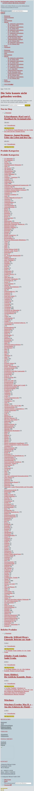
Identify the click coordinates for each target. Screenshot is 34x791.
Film (5, 290)
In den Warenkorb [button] (9, 128)
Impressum (4, 722)
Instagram (3, 743)
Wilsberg (6, 613)
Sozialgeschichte (8, 555)
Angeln (6, 175)
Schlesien (6, 543)
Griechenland (8, 324)
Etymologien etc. (9, 280)
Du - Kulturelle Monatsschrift (12, 255)
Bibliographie (8, 221)
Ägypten (6, 163)
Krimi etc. (7, 376)
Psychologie (7, 504)
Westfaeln (7, 609)
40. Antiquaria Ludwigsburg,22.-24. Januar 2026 (16, 24)
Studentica (7, 566)
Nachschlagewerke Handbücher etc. (14, 455)
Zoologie (6, 626)
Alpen (6, 166)
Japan (5, 357)
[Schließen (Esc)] (6, 788)
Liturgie (6, 412)
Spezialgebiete (8, 20)
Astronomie (7, 201)
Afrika (6, 161)
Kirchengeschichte (9, 368)
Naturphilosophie (9, 460)
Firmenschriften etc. (9, 291)
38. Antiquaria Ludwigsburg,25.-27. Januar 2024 (16, 30)
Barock (6, 210)
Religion (6, 513)
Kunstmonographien (9, 388)
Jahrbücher (7, 355)
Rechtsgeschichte (9, 507)
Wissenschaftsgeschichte (11, 618)
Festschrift (7, 288)
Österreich (7, 479)
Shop (5, 19)
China (5, 243)
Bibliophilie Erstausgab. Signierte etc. (14, 224)
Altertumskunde (8, 171)
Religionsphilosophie (10, 516)
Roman (6, 523)
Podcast (3, 745)
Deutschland (7, 252)
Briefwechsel (7, 236)
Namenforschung (9, 457)
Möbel (6, 432)
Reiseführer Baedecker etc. (11, 512)
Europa (6, 282)
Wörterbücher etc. (9, 621)
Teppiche (6, 574)
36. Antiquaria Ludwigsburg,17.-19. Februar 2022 (16, 43)
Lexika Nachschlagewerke (11, 397)
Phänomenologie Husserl (11, 482)
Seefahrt (6, 549)
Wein (5, 604)
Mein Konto (7, 779)
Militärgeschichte (9, 426)
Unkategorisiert (8, 593)
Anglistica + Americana (10, 177)
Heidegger (7, 332)
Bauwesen (7, 215)
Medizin (6, 423)
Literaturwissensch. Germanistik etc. (14, 408)
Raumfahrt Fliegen (9, 505)
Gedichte (6, 302)
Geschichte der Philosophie (11, 310)
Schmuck (6, 544)
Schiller (6, 541)
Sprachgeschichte (9, 562)
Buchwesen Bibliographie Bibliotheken (15, 240)
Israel (5, 351)
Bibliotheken (7, 229)
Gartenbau (7, 299)
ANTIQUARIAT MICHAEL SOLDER (13, 3)
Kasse (5, 45)
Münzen (6, 441)
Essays (6, 276)
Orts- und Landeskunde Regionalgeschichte (16, 476)
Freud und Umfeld (9, 296)
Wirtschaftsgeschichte (10, 616)
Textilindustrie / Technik (11, 577)
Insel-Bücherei (8, 347)
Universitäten (8, 591)
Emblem (6, 265)
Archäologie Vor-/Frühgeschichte (13, 188)
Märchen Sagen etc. (9, 418)
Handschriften (8, 329)
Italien (6, 352)
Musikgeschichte (8, 449)
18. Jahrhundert (8, 158)
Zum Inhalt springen (20, 1)
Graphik (6, 321)
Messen (6, 22)
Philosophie (7, 485)
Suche (6, 781)
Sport (5, 560)
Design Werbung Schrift (11, 249)
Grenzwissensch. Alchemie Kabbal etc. (15, 322)
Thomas (6, 582)
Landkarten (7, 393)
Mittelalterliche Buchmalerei (12, 430)
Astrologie (7, 199)
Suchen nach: (4, 105)
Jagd (5, 354)
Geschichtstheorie (9, 313)
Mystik (6, 452)
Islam (5, 349)
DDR (5, 246)
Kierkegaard (7, 365)
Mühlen (6, 437)
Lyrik (5, 413)
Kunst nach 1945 (9, 380)
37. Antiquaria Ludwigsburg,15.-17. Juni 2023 (16, 33)
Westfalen (7, 610)
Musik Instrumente (9, 448)
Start (2, 89)
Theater (6, 579)
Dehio (6, 247)
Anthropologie (8, 182)
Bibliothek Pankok (9, 226)
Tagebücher (7, 571)
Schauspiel (7, 538)
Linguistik (7, 399)
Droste (6, 254)
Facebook (3, 742)
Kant (5, 362)
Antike (6, 183)
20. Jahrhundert (8, 160)
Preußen (6, 502)
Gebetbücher (7, 301)
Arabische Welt (8, 186)
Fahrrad (6, 285)
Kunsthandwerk (8, 383)
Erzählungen (7, 272)
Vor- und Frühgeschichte (11, 601)
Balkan (6, 208)
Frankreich (7, 293)
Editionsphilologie (9, 258)
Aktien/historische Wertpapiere (12, 165)
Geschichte (7, 308)
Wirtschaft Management (10, 615)
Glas (5, 315)
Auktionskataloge (9, 202)
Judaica (6, 358)
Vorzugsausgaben (9, 602)
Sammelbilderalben (9, 535)
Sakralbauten (7, 532)
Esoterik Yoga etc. (9, 274)
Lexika (6, 396)
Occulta (6, 469)
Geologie (6, 305)
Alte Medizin (7, 169)
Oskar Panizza (8, 477)
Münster (6, 440)
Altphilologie (7, 172)
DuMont (6, 257)
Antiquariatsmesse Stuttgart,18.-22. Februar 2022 (15, 40)
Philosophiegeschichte (10, 490)
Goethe (6, 316)
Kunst (5, 379)
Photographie (8, 491)
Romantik (7, 526)
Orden (6, 473)
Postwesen (7, 499)
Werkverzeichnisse (9, 607)
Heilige (6, 333)
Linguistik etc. (8, 401)
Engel (5, 266)
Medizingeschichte (9, 424)
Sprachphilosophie (9, 563)
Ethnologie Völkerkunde (11, 279)
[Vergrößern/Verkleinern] (1, 788)
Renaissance (7, 518)
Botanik (6, 233)
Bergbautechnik (8, 218)
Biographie (7, 230)
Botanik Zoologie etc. (10, 235)
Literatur (6, 404)
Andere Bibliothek (9, 174)
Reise (5, 508)
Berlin (6, 219)
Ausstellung (7, 204)
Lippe (5, 402)
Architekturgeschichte (10, 191)
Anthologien (7, 180)
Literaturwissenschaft (10, 410)
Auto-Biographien (9, 205)
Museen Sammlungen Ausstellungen (14, 443)
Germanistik (7, 307)
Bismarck (6, 232)
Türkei (6, 588)
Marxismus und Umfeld (10, 419)
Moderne (6, 435)
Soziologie (7, 557)
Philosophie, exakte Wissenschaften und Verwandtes (18, 487)
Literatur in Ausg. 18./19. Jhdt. (12, 405)
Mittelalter (7, 429)
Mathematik (7, 421)
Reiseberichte (8, 510)
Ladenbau (7, 391)
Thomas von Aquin (9, 584)
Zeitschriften (7, 623)
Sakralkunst (7, 534)
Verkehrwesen (8, 596)
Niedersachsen (8, 465)
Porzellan (6, 498)
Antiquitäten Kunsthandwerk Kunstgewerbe (16, 185)
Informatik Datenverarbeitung (12, 344)
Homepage (7, 16)
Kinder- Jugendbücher (10, 366)
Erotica (6, 269)
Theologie (7, 580)
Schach (6, 537)
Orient (6, 474)
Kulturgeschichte (9, 377)
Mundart (6, 438)
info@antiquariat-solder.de (8, 773)
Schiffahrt (7, 540)
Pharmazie (7, 483)
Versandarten (4, 734)
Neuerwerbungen (9, 17)
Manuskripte (7, 416)
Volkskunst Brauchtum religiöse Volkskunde (16, 599)
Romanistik (7, 524)
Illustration (7, 341)
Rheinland (7, 519)
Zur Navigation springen (7, 1)
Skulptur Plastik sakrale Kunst (12, 554)
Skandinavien (8, 552)
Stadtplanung (7, 565)
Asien (5, 196)
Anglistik (6, 179)
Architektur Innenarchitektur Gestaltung (15, 190)
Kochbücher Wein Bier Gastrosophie (14, 371)
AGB (2, 724)
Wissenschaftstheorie (10, 620)
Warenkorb (7, 47)
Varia (5, 594)
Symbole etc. (7, 569)
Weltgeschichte (8, 605)
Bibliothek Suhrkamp (10, 227)
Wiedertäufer (7, 612)
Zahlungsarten (5, 736)
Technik (6, 573)
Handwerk (7, 330)
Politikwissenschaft (9, 496)
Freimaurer (7, 294)
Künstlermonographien (10, 387)
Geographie (7, 304)
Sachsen (6, 530)
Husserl (6, 337)
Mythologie (7, 454)
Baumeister (7, 213)
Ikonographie (8, 340)
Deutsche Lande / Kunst (11, 251)
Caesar (6, 241)
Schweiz (6, 548)
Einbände (6, 261)
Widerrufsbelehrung (6, 728)
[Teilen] (5, 788)
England (6, 268)
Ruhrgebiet (7, 527)
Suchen (27, 105)
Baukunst (6, 211)
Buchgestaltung (8, 238)
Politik (6, 493)
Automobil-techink (9, 207)
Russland (6, 529)
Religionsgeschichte (9, 515)
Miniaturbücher (8, 427)
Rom (5, 521)
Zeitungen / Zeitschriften (11, 624)
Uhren (6, 590)
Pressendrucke (8, 501)
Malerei (6, 415)
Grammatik (7, 319)
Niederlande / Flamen (10, 463)
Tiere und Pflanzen (9, 587)
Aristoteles (7, 193)
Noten (6, 466)
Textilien (6, 576)
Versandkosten (11, 125)
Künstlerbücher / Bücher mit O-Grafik (14, 385)
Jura (5, 360)
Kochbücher (7, 369)
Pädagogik (7, 480)
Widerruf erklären (6, 727)
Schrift (6, 546)
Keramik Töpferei (9, 363)
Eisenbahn (7, 263)
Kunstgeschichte (8, 382)
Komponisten (8, 374)
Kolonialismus (8, 372)
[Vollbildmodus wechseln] (3, 788)
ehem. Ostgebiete (9, 260)
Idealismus (7, 338)
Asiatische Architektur (10, 194)
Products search (7, 11)
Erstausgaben (8, 271)
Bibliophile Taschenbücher (11, 222)
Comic (6, 244)
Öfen (5, 471)
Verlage (6, 598)
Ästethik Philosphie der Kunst (12, 197)
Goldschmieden (8, 318)
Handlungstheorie (9, 327)
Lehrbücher (7, 394)
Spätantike (7, 559)
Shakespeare (7, 551)
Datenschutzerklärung (7, 725)
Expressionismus (8, 283)
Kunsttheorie (7, 390)
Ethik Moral (7, 277)
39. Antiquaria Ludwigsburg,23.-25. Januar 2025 (16, 27)
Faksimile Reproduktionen (11, 286)
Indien (6, 343)
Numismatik (7, 468)
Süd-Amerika (8, 568)
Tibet (5, 585)
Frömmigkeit (7, 297)
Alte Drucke (7, 168)
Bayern (6, 216)
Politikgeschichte (9, 494)
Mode (5, 433)
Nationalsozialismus (9, 458)
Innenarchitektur (8, 346)
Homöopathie (8, 335)
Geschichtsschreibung (10, 312)
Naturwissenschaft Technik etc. (12, 462)
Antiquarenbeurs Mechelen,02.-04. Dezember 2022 (15, 37)
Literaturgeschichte (9, 407)
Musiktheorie (7, 451)
